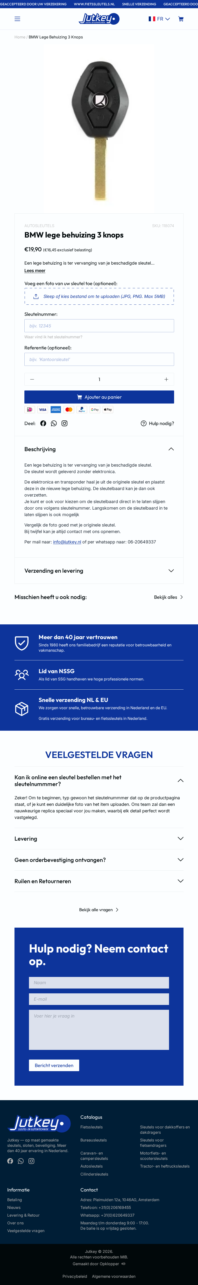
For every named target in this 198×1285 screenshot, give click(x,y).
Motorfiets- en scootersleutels (154, 1156)
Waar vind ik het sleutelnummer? (53, 336)
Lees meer (34, 270)
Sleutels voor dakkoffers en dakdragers (165, 1130)
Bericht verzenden (54, 1065)
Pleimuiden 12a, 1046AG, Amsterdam (126, 1199)
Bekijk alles (165, 597)
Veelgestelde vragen (25, 1230)
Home (19, 37)
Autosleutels (39, 225)
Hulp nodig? (161, 423)
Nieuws (14, 1207)
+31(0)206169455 (115, 1207)
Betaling (14, 1199)
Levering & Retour (23, 1215)
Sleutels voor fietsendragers (153, 1143)
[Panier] (181, 19)
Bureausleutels (93, 1140)
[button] (159, 19)
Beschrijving (40, 449)
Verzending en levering (53, 570)
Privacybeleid (75, 1276)
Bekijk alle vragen (96, 909)
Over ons (15, 1222)
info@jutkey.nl (67, 541)
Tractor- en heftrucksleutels (165, 1166)
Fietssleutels (91, 1127)
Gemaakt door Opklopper (96, 1263)
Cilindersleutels (94, 1174)
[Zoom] (99, 128)
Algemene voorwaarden (113, 1276)
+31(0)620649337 (118, 1215)
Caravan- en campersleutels (94, 1156)
